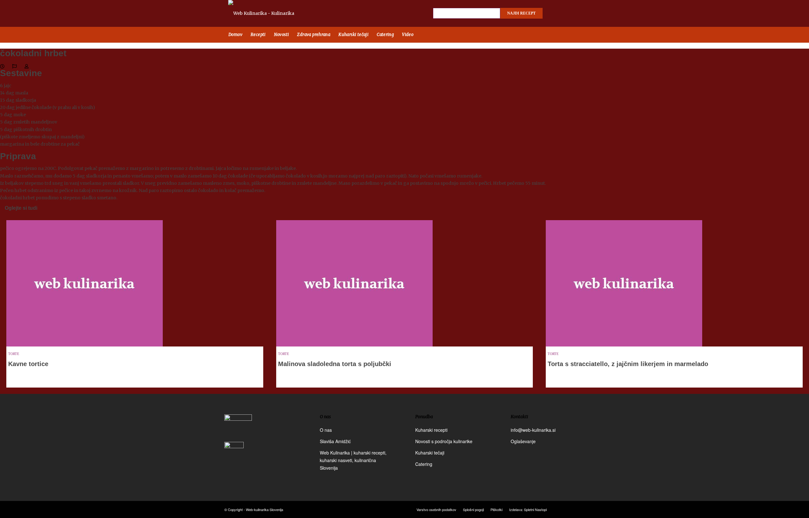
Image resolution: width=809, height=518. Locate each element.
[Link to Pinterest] (578, 13)
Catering (423, 464)
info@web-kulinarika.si (533, 430)
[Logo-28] (268, 13)
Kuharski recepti (431, 430)
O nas (326, 430)
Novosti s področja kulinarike (443, 441)
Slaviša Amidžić (335, 441)
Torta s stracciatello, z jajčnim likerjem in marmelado (628, 363)
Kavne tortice (28, 363)
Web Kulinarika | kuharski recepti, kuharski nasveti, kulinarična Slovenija (353, 460)
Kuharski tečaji (429, 452)
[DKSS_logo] (238, 428)
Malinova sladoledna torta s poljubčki (334, 363)
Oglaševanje (523, 441)
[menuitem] (235, 34)
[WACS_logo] (234, 456)
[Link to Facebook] (556, 13)
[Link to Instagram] (567, 13)
